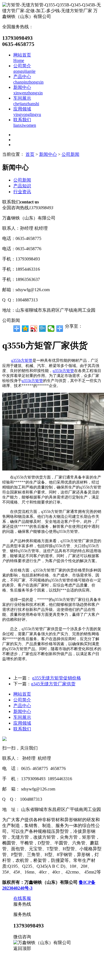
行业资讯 (22, 191)
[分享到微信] (51, 328)
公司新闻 (70, 154)
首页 (30, 154)
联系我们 (22, 729)
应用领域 (22, 723)
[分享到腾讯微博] (42, 328)
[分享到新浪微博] (34, 328)
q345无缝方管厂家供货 (53, 683)
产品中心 (22, 705)
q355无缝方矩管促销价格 (56, 678)
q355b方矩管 (21, 360)
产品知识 (22, 186)
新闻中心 (48, 154)
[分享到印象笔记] (59, 328)
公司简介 (22, 699)
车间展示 (22, 717)
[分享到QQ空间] (25, 328)
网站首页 (22, 694)
